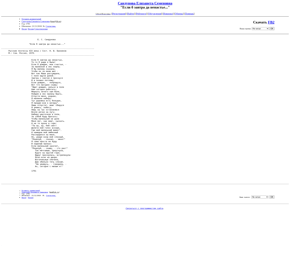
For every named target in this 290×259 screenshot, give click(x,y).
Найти (130, 13)
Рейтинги (141, 13)
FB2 (271, 22)
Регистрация (118, 13)
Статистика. (51, 26)
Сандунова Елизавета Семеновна (145, 3)
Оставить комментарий (31, 19)
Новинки (168, 13)
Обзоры (179, 13)
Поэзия (31, 29)
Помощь (189, 13)
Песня (24, 29)
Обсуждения (154, 13)
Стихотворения (41, 29)
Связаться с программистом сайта (144, 208)
